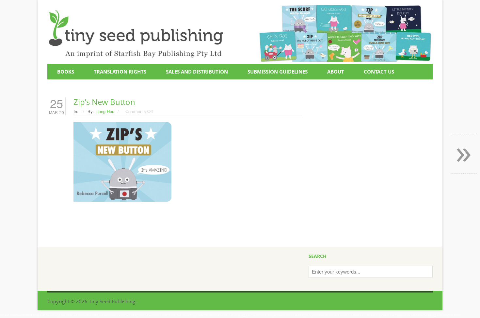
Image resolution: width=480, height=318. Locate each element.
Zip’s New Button (104, 101)
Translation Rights (120, 71)
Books (65, 71)
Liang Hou (104, 111)
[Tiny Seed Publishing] (240, 9)
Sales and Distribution (197, 71)
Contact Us (379, 71)
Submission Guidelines (278, 71)
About (335, 71)
